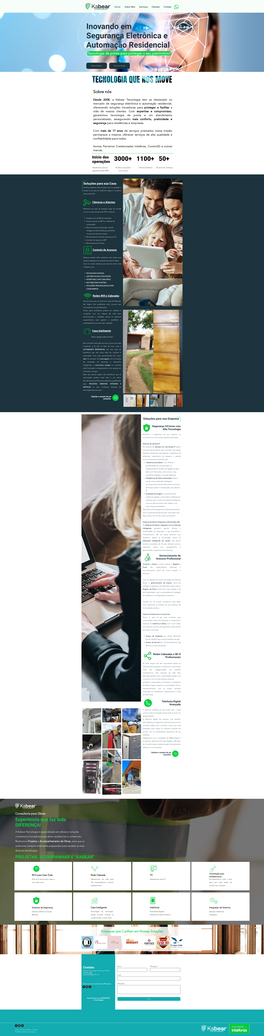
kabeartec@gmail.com (91, 974)
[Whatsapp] (115, 398)
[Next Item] (179, 352)
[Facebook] (83, 987)
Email (119, 975)
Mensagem (121, 983)
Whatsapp (153, 966)
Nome (119, 966)
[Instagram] (87, 987)
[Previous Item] (126, 352)
